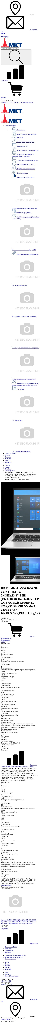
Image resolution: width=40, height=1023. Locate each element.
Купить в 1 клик (6, 638)
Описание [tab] (4, 766)
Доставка (8, 458)
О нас (6, 460)
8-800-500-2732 (18, 102)
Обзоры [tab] (31, 766)
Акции (7, 962)
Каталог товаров (10, 125)
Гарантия (8, 457)
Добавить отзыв (6, 885)
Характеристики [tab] (13, 766)
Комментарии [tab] (23, 766)
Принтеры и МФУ (11, 947)
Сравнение (34, 943)
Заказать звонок (28, 102)
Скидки (7, 455)
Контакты (8, 462)
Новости (7, 966)
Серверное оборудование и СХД (15, 955)
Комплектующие (10, 959)
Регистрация (5, 37)
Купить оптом (5, 640)
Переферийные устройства (14, 957)
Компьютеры (9, 950)
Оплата (7, 967)
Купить (32, 636)
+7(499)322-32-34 (6, 102)
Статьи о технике (10, 453)
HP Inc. (3, 642)
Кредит (7, 964)
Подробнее (4, 928)
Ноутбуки (8, 952)
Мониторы (8, 948)
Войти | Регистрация (11, 976)
